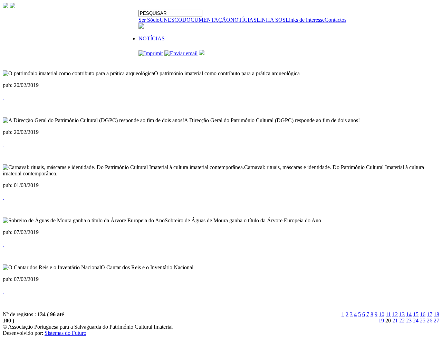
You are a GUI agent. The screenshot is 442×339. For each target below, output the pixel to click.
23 (409, 320)
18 (436, 314)
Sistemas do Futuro (65, 333)
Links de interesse (305, 20)
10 (381, 314)
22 (402, 320)
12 (395, 314)
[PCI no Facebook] (12, 6)
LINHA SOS (271, 20)
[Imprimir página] (150, 53)
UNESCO (171, 20)
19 (381, 320)
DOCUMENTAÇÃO (206, 20)
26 (429, 320)
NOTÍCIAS (243, 20)
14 (409, 314)
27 (436, 320)
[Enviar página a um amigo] (181, 53)
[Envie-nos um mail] (5, 6)
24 (416, 320)
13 (402, 314)
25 (422, 320)
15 (416, 314)
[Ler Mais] (3, 97)
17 (429, 314)
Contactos (335, 20)
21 (395, 320)
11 (388, 314)
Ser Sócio (149, 20)
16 (422, 314)
